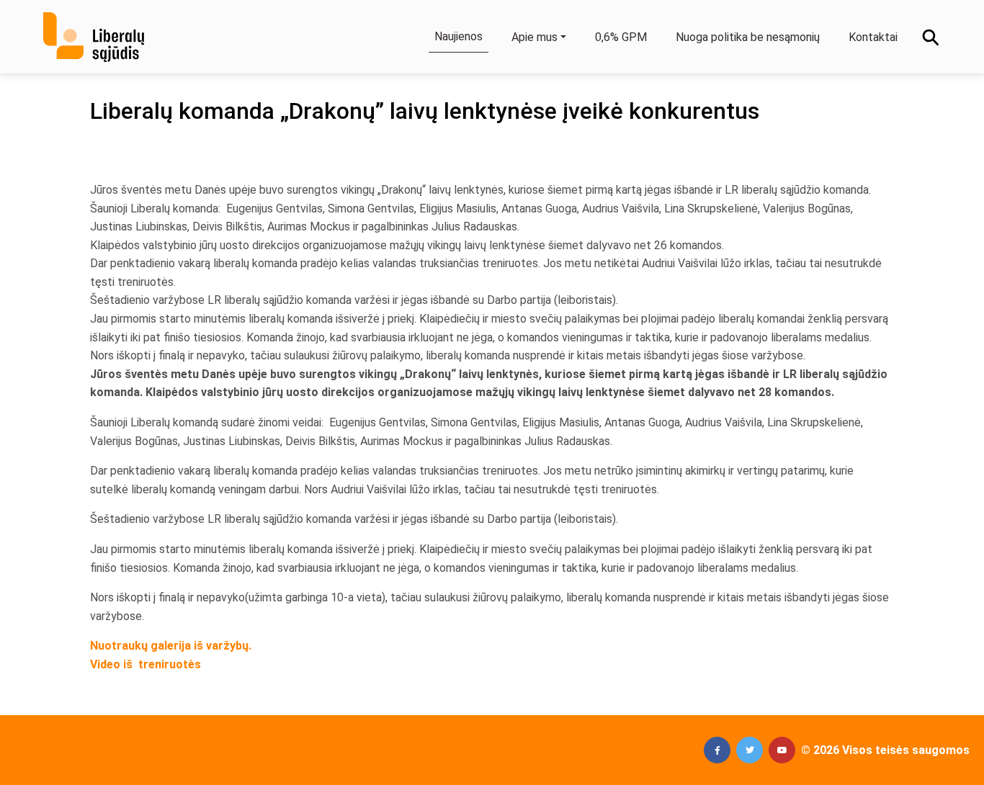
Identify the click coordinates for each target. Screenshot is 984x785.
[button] (717, 750)
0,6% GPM (621, 37)
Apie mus (534, 37)
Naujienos (458, 36)
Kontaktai (873, 37)
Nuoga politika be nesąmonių (748, 37)
